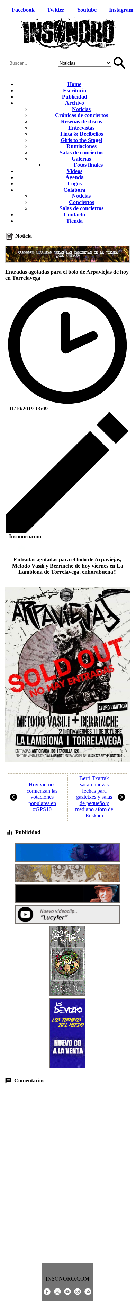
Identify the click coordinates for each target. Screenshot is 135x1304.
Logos (75, 183)
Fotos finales (88, 165)
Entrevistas (81, 128)
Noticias (81, 109)
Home (74, 84)
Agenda (74, 177)
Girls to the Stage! (81, 140)
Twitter (55, 10)
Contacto (74, 214)
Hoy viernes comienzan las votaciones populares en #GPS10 (42, 797)
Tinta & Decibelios (81, 134)
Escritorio (74, 90)
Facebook (23, 10)
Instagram (121, 10)
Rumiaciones (81, 146)
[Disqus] (67, 1174)
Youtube (87, 10)
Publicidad (74, 97)
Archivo (74, 103)
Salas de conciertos (82, 152)
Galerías (81, 159)
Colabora (74, 190)
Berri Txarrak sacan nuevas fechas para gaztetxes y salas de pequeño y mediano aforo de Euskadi (94, 796)
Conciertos (81, 202)
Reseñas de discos (81, 121)
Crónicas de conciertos (81, 115)
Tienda (74, 221)
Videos (74, 171)
